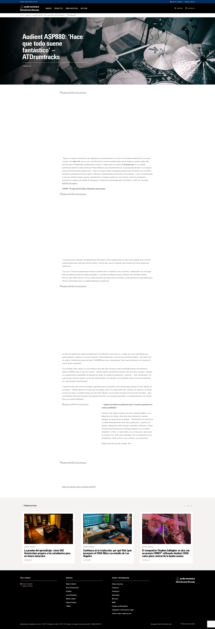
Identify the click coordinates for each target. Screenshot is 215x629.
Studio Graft (168, 624)
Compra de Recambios (120, 606)
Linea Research (71, 595)
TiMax (68, 606)
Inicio (22, 15)
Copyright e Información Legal (123, 610)
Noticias (84, 8)
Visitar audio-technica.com (29, 1)
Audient (69, 591)
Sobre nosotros (72, 8)
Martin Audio (71, 599)
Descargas (115, 595)
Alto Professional (72, 588)
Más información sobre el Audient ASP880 (79, 487)
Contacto (115, 588)
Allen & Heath (71, 584)
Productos (58, 8)
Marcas (48, 8)
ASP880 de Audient (69, 183)
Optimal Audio (71, 602)
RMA (113, 602)
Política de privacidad (188, 624)
